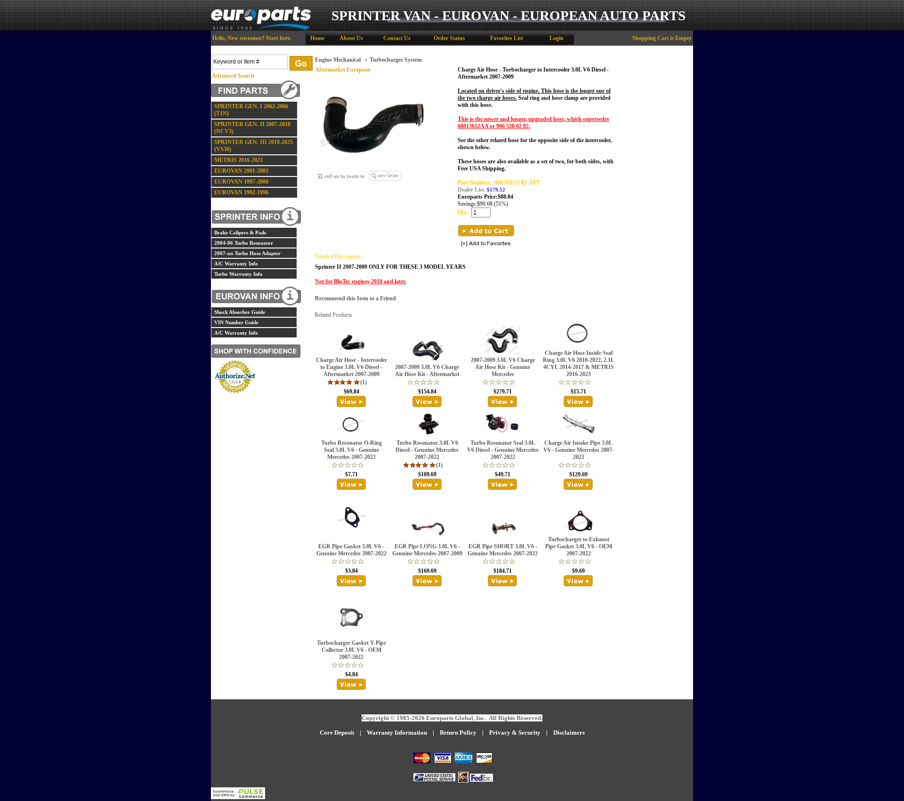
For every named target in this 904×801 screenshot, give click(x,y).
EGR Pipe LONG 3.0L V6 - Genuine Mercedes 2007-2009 (427, 550)
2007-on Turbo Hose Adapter (247, 253)
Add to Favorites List (486, 244)
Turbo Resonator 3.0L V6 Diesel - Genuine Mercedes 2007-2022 (427, 450)
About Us (351, 38)
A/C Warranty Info (236, 263)
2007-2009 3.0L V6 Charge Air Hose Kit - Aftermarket (427, 370)
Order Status (449, 38)
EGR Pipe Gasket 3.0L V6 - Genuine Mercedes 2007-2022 (351, 550)
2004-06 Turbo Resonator (243, 243)
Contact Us (397, 38)
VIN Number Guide (236, 322)
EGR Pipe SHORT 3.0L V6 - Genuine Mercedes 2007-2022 (503, 550)
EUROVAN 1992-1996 (241, 192)
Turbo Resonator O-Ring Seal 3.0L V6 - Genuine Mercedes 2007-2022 (351, 450)
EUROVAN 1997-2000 (241, 181)
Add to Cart (486, 230)
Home (317, 38)
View (351, 401)
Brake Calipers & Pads (240, 232)
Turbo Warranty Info (238, 274)
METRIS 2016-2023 (238, 160)
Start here (278, 38)
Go (301, 63)
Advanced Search (233, 75)
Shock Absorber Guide (239, 312)
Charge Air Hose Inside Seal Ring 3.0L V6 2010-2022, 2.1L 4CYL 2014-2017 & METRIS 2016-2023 (578, 363)
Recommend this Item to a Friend (355, 298)
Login (556, 38)
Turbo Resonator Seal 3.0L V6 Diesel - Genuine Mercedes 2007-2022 (503, 450)
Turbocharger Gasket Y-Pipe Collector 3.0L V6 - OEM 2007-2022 (351, 650)
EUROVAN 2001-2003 (241, 171)
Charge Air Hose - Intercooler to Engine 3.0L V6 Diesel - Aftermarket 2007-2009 (351, 367)
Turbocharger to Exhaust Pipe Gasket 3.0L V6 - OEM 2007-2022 (578, 546)
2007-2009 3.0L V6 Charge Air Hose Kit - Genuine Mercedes (503, 367)
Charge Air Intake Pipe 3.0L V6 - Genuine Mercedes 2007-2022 (578, 450)
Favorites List (506, 38)
